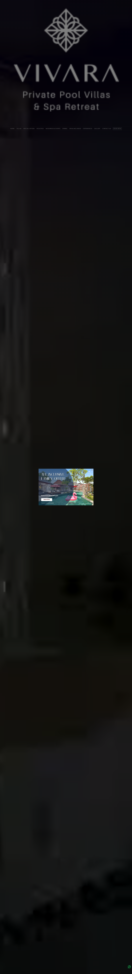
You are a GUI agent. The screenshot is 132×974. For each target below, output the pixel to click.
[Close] (92, 470)
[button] (92, 486)
